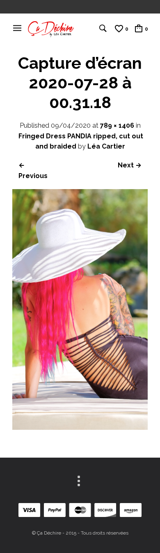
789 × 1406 (117, 125)
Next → (130, 165)
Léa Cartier (106, 146)
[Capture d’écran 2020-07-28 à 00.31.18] (80, 427)
